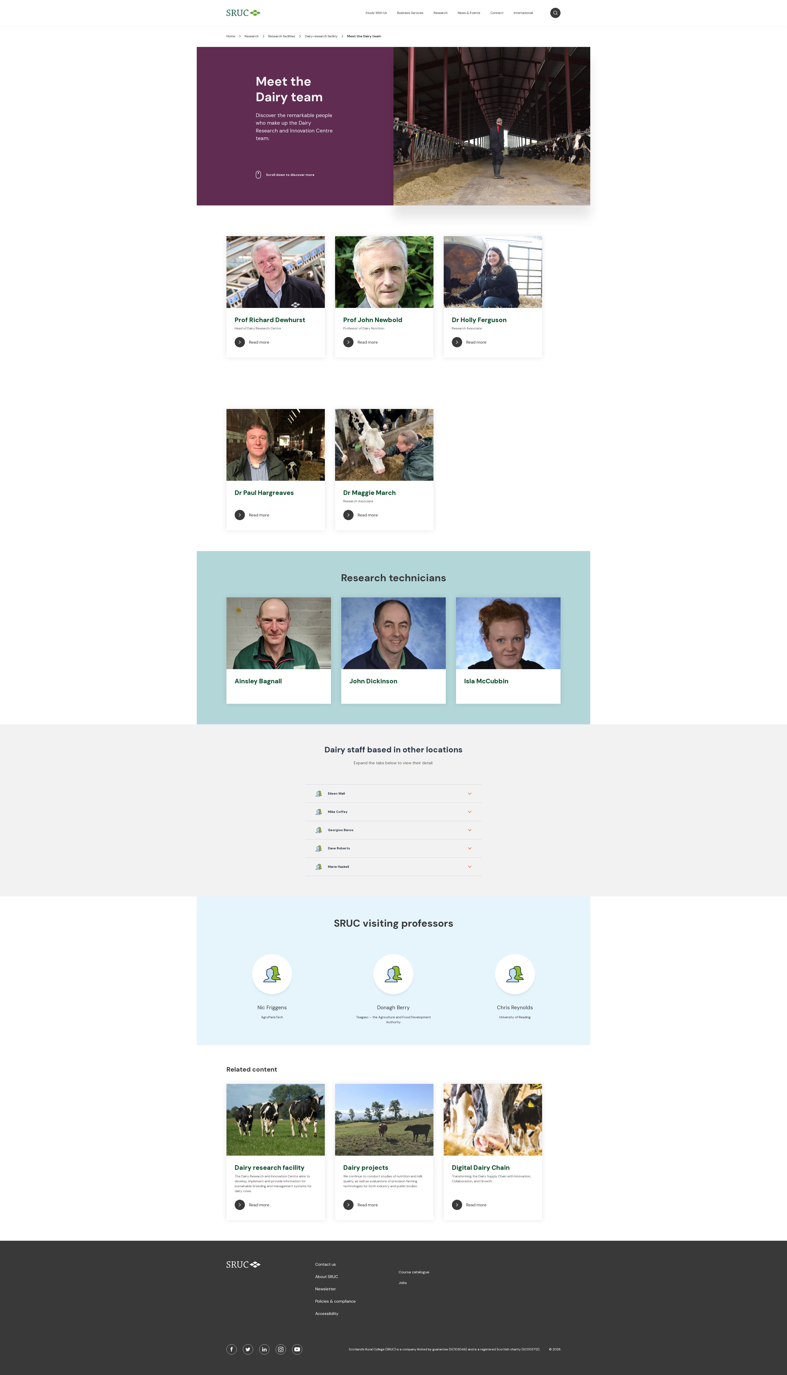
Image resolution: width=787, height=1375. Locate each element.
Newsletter (325, 1289)
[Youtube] (297, 1349)
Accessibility (326, 1313)
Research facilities (281, 36)
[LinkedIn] (264, 1349)
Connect (497, 13)
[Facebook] (231, 1349)
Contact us (325, 1264)
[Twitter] (248, 1349)
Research (441, 13)
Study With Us (376, 13)
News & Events (469, 13)
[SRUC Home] (244, 13)
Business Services (410, 13)
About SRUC (326, 1276)
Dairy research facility (321, 36)
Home (230, 36)
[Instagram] (281, 1349)
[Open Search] (555, 13)
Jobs (403, 1282)
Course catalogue (414, 1272)
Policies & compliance (335, 1301)
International (523, 13)
